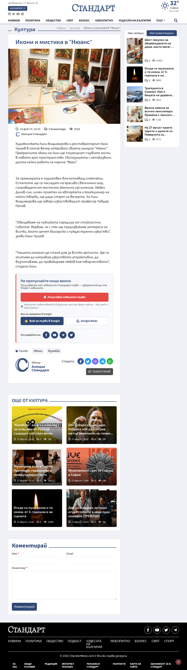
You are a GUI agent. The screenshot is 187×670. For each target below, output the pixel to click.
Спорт (169, 641)
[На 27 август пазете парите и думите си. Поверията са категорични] (135, 134)
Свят (156, 641)
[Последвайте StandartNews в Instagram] (13, 14)
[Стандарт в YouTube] (54, 335)
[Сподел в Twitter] (88, 361)
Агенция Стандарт (34, 134)
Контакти (119, 664)
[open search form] (176, 20)
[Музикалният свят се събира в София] (91, 466)
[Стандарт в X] (71, 335)
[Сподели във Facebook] (80, 361)
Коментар (19, 568)
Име (15, 553)
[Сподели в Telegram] (102, 361)
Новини (61, 28)
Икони (38, 351)
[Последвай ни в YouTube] (157, 630)
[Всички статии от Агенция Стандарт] (22, 365)
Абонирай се (17, 8)
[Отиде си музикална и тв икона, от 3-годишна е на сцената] (135, 74)
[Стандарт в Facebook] (46, 335)
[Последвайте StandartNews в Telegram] (22, 14)
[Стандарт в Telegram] (63, 335)
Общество (54, 641)
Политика (34, 641)
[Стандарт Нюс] (26, 633)
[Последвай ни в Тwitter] (166, 630)
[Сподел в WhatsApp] (110, 361)
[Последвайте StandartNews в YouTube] (18, 14)
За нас (15, 665)
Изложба (54, 351)
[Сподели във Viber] (95, 361)
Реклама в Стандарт (93, 665)
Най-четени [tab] (136, 33)
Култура (75, 28)
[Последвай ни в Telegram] (175, 630)
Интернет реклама (68, 665)
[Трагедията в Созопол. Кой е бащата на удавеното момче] (135, 94)
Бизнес (141, 641)
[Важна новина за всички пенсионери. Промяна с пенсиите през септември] (135, 114)
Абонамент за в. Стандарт (161, 665)
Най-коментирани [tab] (162, 33)
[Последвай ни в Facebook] (148, 630)
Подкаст (75, 641)
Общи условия (29, 665)
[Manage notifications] (178, 662)
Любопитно (120, 641)
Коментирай (101, 372)
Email (69, 553)
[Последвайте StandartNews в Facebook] (9, 14)
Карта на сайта (135, 665)
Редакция (51, 664)
